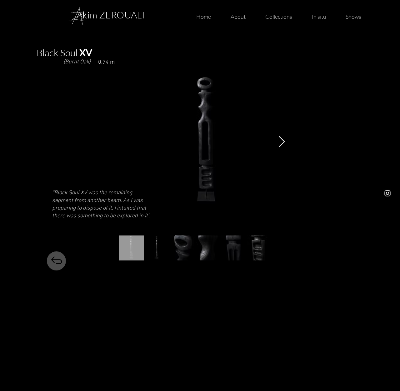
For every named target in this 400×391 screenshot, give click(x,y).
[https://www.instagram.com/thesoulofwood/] (387, 193)
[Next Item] (281, 142)
